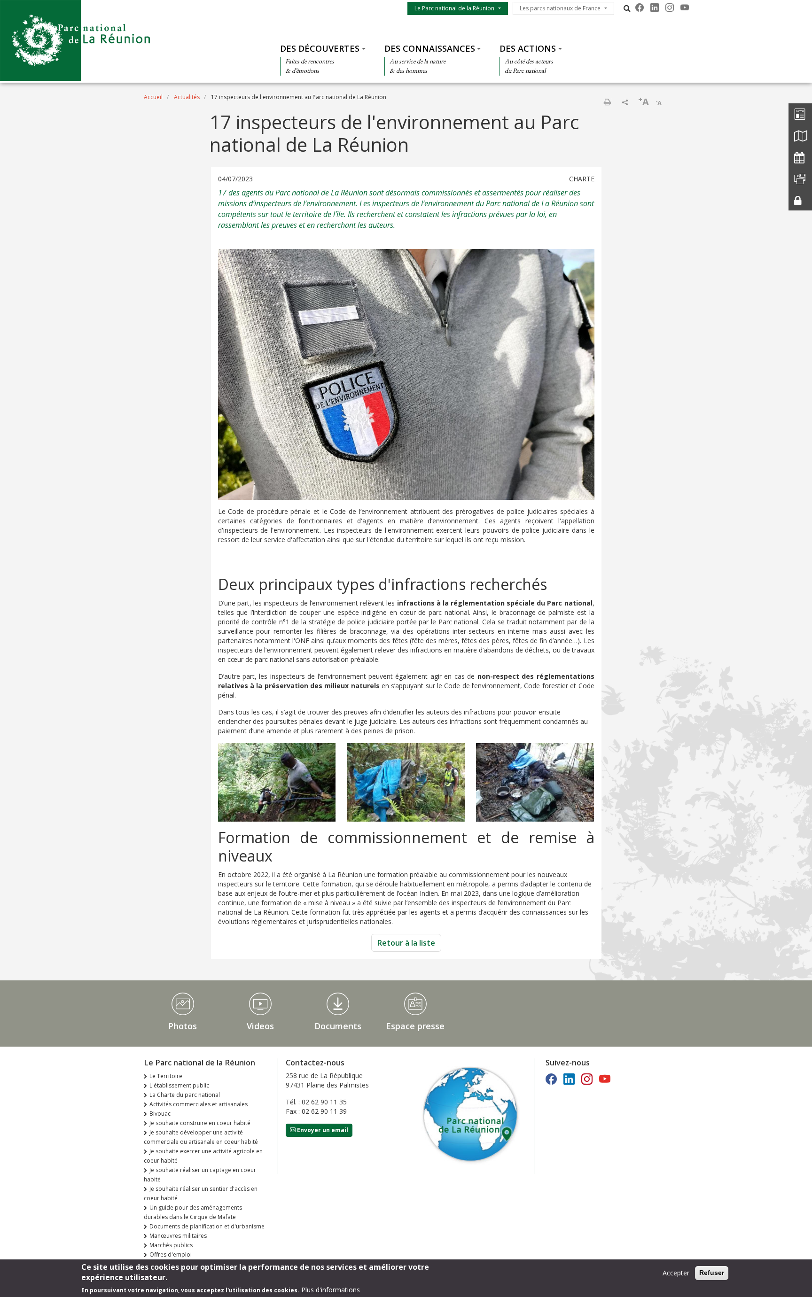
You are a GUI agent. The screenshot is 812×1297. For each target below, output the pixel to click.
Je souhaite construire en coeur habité (199, 1123)
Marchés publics (171, 1245)
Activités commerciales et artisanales (198, 1104)
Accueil (153, 97)
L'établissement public (179, 1085)
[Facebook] (639, 7)
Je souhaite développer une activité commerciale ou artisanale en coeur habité (201, 1137)
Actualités (187, 97)
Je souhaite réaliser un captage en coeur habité (200, 1174)
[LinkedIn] (654, 7)
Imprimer (607, 102)
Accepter (676, 1272)
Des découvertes (319, 48)
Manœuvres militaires (178, 1236)
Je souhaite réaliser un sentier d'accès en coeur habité (201, 1193)
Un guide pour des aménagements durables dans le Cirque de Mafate (193, 1212)
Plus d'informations (330, 1289)
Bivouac (160, 1114)
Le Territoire (165, 1076)
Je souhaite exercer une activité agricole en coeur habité (203, 1156)
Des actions (528, 48)
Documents (337, 1026)
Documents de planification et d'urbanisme (207, 1226)
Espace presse (415, 1026)
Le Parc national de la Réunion (454, 8)
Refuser (711, 1272)
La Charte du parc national (184, 1095)
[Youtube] (684, 7)
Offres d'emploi (170, 1254)
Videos (260, 1026)
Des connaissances (429, 48)
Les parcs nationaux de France (560, 8)
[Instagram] (669, 7)
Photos (182, 1026)
